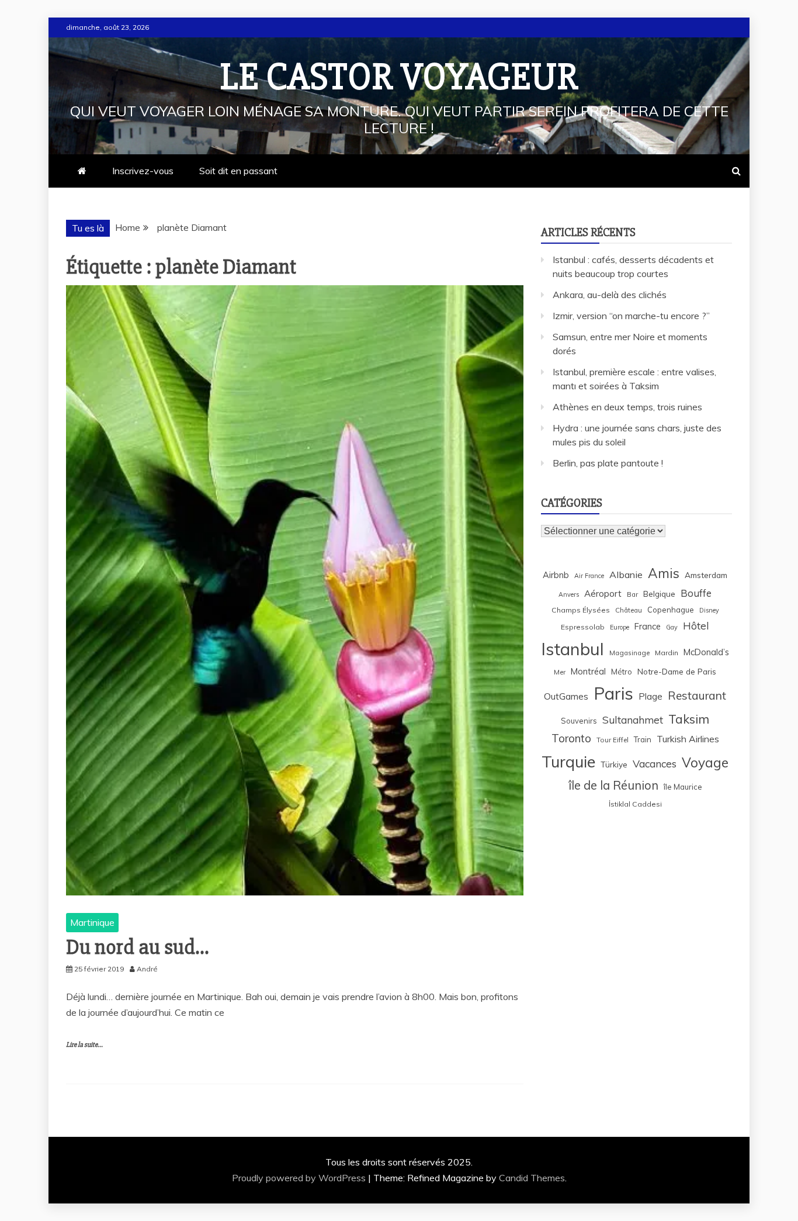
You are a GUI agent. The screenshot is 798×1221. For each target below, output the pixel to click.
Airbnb (556, 574)
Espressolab (583, 626)
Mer (559, 671)
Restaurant (697, 696)
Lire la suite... (84, 1044)
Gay (672, 627)
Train (642, 739)
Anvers (568, 594)
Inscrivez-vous (143, 171)
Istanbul (572, 648)
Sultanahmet (632, 720)
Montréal (588, 671)
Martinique (92, 922)
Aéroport (603, 593)
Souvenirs (579, 720)
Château (628, 610)
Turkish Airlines (688, 739)
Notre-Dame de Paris (676, 671)
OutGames (566, 696)
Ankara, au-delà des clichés (610, 294)
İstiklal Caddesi (635, 804)
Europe (619, 627)
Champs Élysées (580, 610)
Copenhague (670, 609)
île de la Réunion (613, 785)
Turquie (568, 762)
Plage (650, 696)
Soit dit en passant (238, 171)
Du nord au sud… (137, 947)
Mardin (666, 652)
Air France (589, 576)
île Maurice (683, 786)
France (647, 626)
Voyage (705, 762)
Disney (709, 610)
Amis (663, 573)
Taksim (688, 719)
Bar (632, 594)
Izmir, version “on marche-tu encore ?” (631, 315)
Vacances (654, 763)
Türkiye (614, 764)
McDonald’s (706, 652)
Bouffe (696, 593)
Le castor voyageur (399, 77)
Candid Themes (532, 1178)
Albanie (626, 574)
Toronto (571, 738)
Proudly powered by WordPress (300, 1178)
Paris (613, 693)
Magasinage (629, 652)
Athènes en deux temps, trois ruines (627, 407)
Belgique (659, 594)
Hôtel (696, 626)
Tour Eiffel (612, 739)
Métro (621, 671)
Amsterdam (706, 575)
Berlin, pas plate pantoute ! (608, 463)
